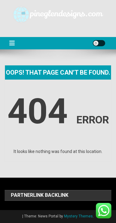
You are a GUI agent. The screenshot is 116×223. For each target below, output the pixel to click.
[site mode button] (99, 43)
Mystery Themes (78, 216)
